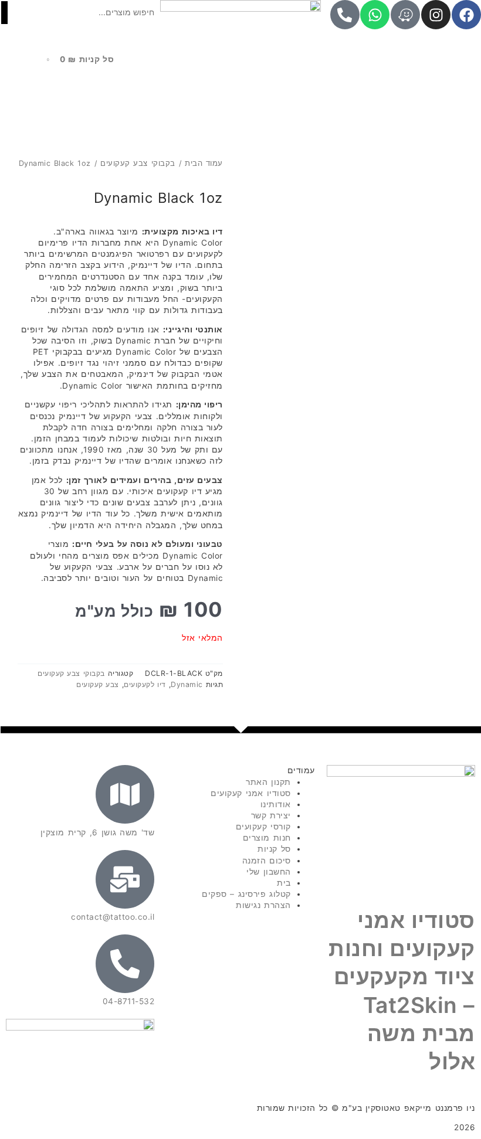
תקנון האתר (268, 782)
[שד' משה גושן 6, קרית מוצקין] (125, 794)
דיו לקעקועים (144, 684)
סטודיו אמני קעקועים (250, 793)
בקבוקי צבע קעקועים (137, 163)
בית (284, 883)
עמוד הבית (204, 163)
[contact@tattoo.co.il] (125, 879)
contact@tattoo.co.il (112, 917)
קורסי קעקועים (263, 826)
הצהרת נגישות (263, 905)
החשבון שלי (268, 871)
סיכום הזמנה (266, 860)
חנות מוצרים (267, 837)
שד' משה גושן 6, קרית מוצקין (97, 832)
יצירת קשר (271, 815)
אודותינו (275, 804)
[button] (80, 30)
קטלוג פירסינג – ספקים (246, 894)
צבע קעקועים (97, 684)
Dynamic (187, 684)
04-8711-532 (129, 1001)
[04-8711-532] (125, 963)
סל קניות (274, 849)
